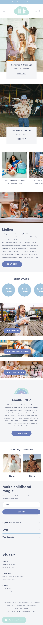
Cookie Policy (19, 608)
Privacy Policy (11, 605)
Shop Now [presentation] (21, 73)
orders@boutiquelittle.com (10, 591)
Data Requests (32, 605)
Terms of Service (21, 605)
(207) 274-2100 (6, 588)
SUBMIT (21, 512)
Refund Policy (26, 603)
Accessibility (7, 603)
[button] (35, 11)
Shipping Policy (16, 603)
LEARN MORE (21, 433)
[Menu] (4, 11)
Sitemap (26, 608)
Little (16, 611)
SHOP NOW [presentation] (21, 139)
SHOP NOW (12, 264)
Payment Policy (35, 603)
